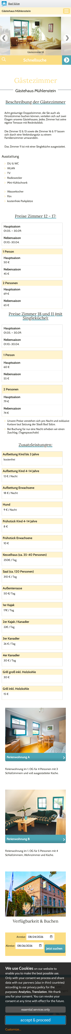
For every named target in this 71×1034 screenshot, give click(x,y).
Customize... (13, 1029)
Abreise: (10, 945)
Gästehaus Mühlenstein (16, 10)
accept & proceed (35, 1019)
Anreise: (21, 936)
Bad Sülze (14, 3)
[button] (35, 60)
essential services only (35, 1009)
